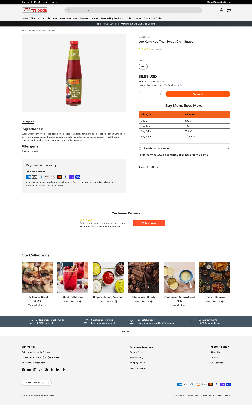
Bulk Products (134, 18)
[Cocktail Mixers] (72, 277)
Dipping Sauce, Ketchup (108, 297)
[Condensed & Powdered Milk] (179, 277)
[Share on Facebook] (152, 167)
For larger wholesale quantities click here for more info (173, 155)
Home (25, 18)
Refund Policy (136, 357)
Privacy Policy (136, 352)
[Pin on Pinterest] (158, 167)
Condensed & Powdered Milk (179, 298)
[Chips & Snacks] (214, 277)
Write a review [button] (149, 223)
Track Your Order (153, 18)
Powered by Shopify (46, 395)
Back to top (126, 331)
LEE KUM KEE (144, 37)
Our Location (217, 362)
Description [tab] (28, 121)
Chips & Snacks (215, 297)
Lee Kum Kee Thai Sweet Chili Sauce (41, 30)
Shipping (142, 81)
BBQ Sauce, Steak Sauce (37, 298)
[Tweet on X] (147, 167)
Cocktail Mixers (73, 297)
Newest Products (89, 18)
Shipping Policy (137, 362)
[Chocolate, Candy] (143, 277)
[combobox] (133, 10)
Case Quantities (68, 18)
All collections (50, 18)
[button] (229, 10)
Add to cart (198, 94)
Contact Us (216, 357)
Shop (33, 18)
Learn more (53, 2)
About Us (215, 352)
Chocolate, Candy (143, 297)
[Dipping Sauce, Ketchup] (108, 277)
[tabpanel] (74, 140)
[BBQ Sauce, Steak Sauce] (37, 277)
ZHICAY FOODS (33, 395)
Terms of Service (138, 368)
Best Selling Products (112, 18)
